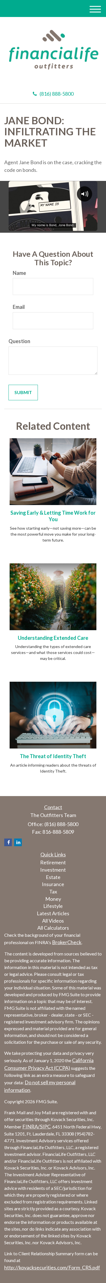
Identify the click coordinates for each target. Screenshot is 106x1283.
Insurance (53, 884)
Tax (53, 891)
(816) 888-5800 (56, 94)
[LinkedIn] (18, 842)
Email (19, 307)
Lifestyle (53, 906)
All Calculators (53, 928)
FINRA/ (31, 1126)
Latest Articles (53, 913)
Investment (53, 870)
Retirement (53, 862)
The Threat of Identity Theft (53, 756)
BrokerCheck (66, 942)
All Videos (53, 921)
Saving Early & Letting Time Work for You (53, 516)
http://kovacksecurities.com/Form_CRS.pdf (52, 1267)
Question (19, 341)
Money (53, 899)
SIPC (45, 1126)
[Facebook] (8, 842)
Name (19, 273)
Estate (53, 877)
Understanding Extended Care (53, 638)
